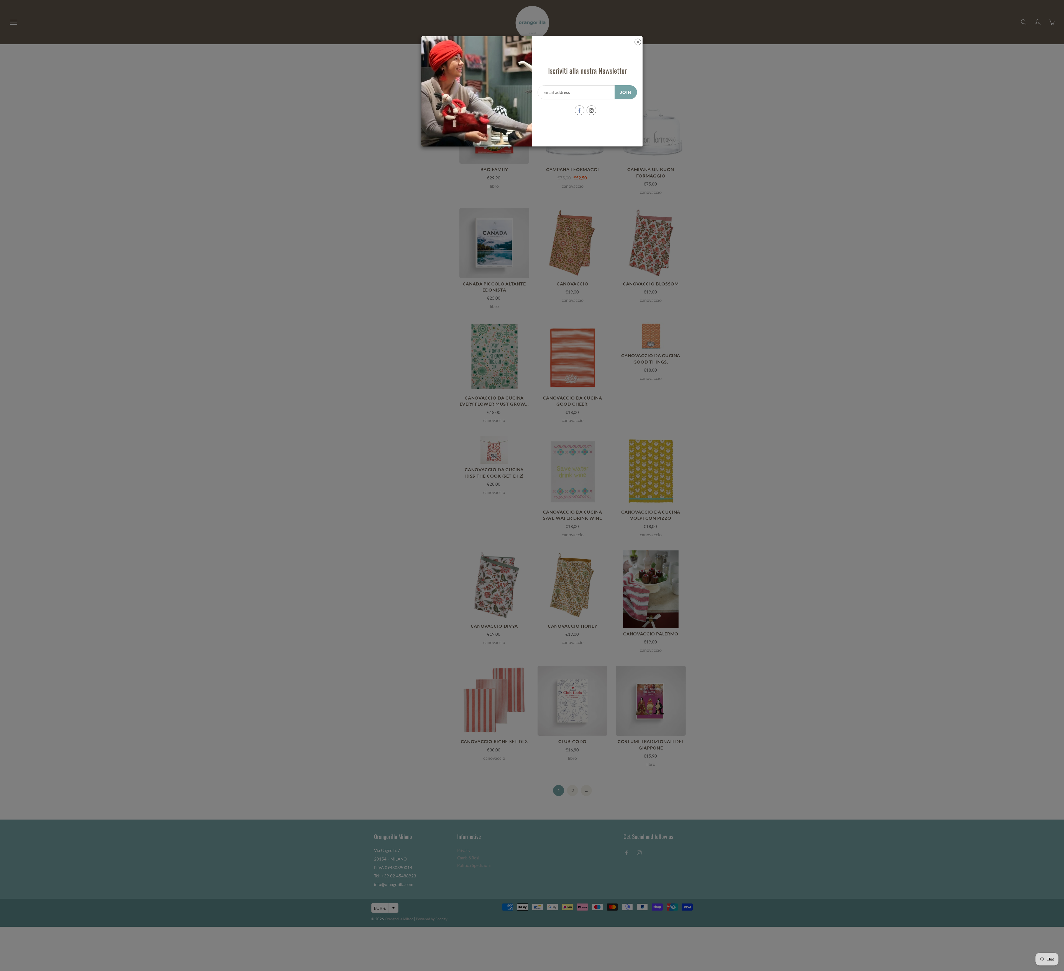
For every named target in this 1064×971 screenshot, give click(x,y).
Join (625, 92)
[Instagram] (591, 110)
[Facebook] (579, 110)
